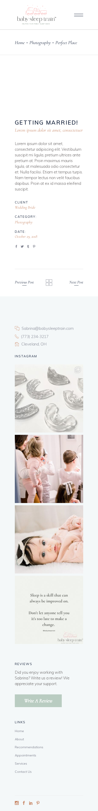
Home (20, 42)
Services (21, 763)
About (19, 739)
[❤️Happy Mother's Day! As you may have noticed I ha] (49, 469)
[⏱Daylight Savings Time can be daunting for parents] (49, 539)
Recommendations (29, 747)
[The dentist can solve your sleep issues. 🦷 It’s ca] (49, 398)
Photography (40, 42)
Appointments (25, 755)
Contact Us (23, 772)
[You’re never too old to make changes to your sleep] (49, 610)
